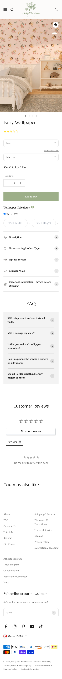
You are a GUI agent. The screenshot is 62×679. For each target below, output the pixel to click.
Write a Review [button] (32, 431)
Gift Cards (8, 544)
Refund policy (9, 665)
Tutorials (8, 532)
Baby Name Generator (15, 576)
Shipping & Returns (44, 514)
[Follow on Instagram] (14, 626)
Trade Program (11, 564)
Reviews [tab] (12, 441)
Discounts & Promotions (41, 522)
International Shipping (46, 548)
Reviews (7, 538)
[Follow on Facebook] (5, 626)
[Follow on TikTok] (41, 626)
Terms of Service (43, 530)
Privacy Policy (41, 542)
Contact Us (9, 526)
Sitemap (38, 536)
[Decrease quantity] (8, 183)
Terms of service (42, 665)
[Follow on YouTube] (32, 626)
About (6, 514)
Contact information (29, 669)
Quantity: (8, 176)
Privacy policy (25, 665)
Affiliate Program (12, 558)
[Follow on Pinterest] (23, 626)
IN (7, 214)
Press (6, 582)
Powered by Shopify (42, 661)
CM (15, 214)
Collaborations (11, 570)
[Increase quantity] (20, 183)
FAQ (5, 520)
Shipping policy (10, 669)
